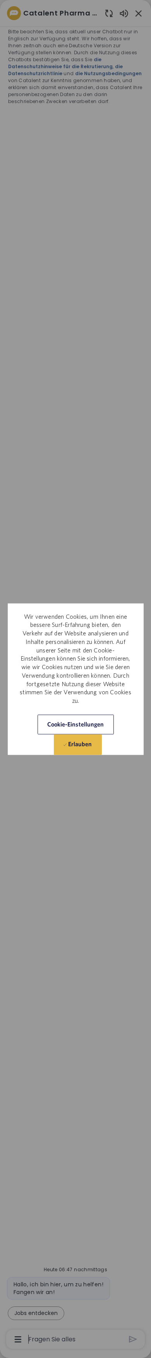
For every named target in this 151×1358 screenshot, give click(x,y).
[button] (76, 724)
